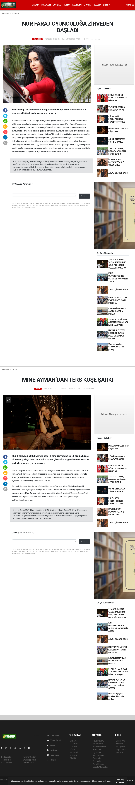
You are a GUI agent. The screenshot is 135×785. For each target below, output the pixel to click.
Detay (121, 780)
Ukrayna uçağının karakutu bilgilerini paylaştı (116, 347)
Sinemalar (97, 758)
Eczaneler (97, 750)
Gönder (84, 196)
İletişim (53, 760)
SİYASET (88, 5)
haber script (5, 782)
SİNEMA (35, 5)
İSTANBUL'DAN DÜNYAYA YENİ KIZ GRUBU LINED (116, 162)
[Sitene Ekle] (35, 748)
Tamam (120, 782)
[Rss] (25, 748)
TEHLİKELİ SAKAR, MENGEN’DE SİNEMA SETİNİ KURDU (117, 151)
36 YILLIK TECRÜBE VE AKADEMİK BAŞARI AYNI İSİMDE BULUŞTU (118, 322)
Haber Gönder (28, 763)
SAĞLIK (97, 5)
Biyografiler (120, 747)
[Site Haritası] (30, 748)
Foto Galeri (55, 735)
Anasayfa (5, 13)
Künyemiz (54, 755)
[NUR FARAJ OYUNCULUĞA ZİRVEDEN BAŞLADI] (47, 74)
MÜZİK (14, 370)
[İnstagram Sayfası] (12, 748)
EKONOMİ (77, 5)
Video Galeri (55, 740)
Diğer (106, 5)
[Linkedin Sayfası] (21, 748)
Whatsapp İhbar (29, 760)
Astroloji (119, 752)
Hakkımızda (6, 757)
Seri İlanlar (97, 761)
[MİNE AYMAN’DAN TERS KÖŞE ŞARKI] (47, 422)
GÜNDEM (57, 5)
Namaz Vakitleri (99, 747)
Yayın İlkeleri (6, 760)
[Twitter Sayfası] (7, 748)
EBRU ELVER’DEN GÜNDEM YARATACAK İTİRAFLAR (117, 98)
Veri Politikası (6, 763)
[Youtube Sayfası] (16, 748)
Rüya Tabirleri (121, 750)
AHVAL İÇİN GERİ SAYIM (118, 173)
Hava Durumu (98, 741)
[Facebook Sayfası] (2, 748)
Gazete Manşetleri (100, 767)
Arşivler (53, 750)
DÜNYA (67, 5)
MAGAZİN (46, 5)
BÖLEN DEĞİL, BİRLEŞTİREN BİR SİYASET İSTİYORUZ (117, 119)
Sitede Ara (120, 741)
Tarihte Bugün (98, 755)
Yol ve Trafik (98, 744)
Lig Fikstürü (97, 752)
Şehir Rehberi (98, 764)
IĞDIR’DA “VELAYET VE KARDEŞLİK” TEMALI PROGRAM (117, 300)
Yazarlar (53, 745)
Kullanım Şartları (29, 757)
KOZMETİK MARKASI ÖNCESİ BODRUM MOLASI (117, 311)
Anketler (119, 744)
